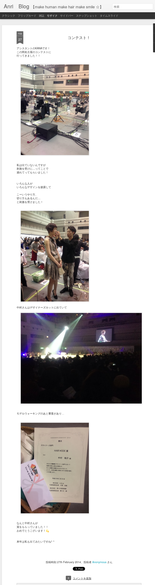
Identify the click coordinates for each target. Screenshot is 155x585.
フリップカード (27, 15)
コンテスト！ (79, 37)
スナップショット (86, 15)
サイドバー (66, 15)
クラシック (8, 15)
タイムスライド (109, 15)
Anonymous (99, 562)
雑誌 (41, 15)
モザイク (52, 15)
